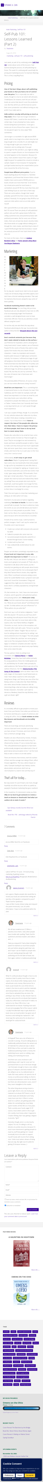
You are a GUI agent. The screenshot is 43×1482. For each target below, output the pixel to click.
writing (16, 1384)
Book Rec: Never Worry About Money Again (17, 1431)
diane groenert (18, 888)
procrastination (32, 1354)
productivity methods (20, 1358)
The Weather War (9, 1377)
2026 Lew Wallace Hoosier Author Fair (15, 1456)
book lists (32, 1335)
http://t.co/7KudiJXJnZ (12, 877)
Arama (13, 1332)
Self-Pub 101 (21, 29)
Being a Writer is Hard (10, 1335)
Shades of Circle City (10, 1369)
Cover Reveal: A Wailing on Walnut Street (16, 1434)
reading (31, 1358)
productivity (7, 1358)
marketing (10, 56)
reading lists (7, 1362)
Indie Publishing (12, 18)
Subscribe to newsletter (13, 1205)
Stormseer (22, 1369)
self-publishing (28, 56)
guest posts (21, 1347)
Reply (6, 846)
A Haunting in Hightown (21, 1237)
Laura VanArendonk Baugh (24, 1350)
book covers (23, 1335)
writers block (7, 1384)
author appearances (24, 1332)
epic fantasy (26, 1343)
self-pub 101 (18, 56)
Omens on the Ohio (21, 1277)
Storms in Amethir (9, 1373)
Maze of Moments (9, 1354)
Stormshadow (32, 1369)
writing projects (25, 1384)
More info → (36, 1270)
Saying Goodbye (8, 1438)
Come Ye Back (8, 1343)
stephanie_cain (12, 866)
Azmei (35, 1332)
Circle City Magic (29, 1339)
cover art (17, 1343)
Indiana (30, 1347)
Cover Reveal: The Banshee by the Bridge (16, 1428)
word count (26, 1381)
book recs (7, 1339)
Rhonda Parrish (26, 1362)
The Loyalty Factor (22, 1373)
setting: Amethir (30, 1365)
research (16, 1362)
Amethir (6, 1332)
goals (14, 1347)
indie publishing (8, 1350)
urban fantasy (8, 1381)
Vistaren (17, 1381)
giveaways (7, 1347)
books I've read (17, 1339)
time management (22, 1377)
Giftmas (35, 1343)
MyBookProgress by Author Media (10, 1412)
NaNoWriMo (21, 1354)
